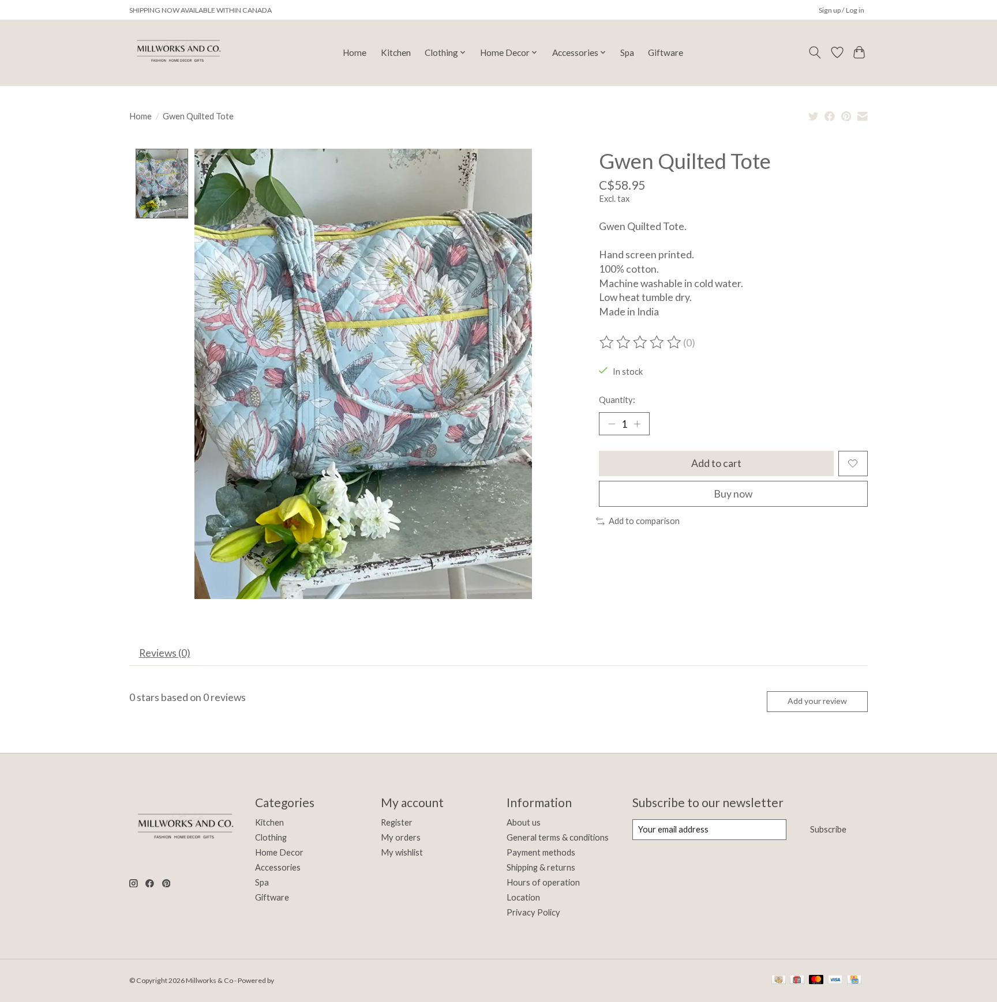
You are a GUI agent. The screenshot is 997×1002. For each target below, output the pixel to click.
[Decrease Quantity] (612, 424)
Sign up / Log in (841, 10)
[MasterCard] (816, 980)
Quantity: (617, 400)
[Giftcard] (797, 980)
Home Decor (279, 852)
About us (524, 822)
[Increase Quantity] (637, 424)
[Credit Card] (854, 980)
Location (523, 897)
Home (354, 52)
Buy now (733, 494)
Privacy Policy (533, 912)
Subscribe (828, 829)
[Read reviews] (641, 342)
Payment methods (541, 852)
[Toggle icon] (815, 52)
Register (397, 822)
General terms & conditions (558, 837)
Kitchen (396, 52)
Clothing (271, 837)
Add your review (817, 701)
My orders (401, 837)
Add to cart (716, 463)
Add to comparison (644, 521)
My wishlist (402, 852)
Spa (627, 52)
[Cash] (778, 980)
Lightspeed (292, 980)
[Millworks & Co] (177, 52)
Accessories (278, 867)
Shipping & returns (541, 867)
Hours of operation (543, 882)
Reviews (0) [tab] (164, 653)
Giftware (665, 52)
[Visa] (835, 980)
